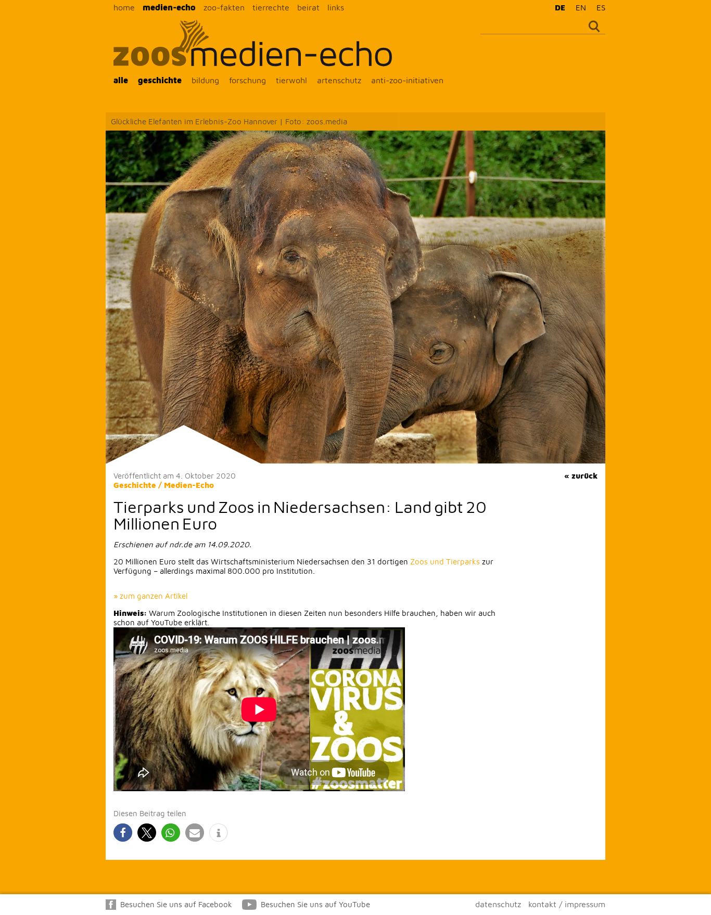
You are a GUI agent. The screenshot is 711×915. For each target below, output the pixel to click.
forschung (247, 80)
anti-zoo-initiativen (407, 80)
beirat (308, 7)
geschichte (160, 80)
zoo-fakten (224, 7)
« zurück (581, 475)
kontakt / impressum (566, 904)
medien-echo (169, 7)
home (124, 7)
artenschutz (339, 80)
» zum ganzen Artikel (150, 595)
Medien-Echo (189, 485)
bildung (205, 80)
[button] (122, 832)
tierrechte (270, 7)
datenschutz (498, 904)
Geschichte (134, 485)
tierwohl (291, 80)
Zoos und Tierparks (445, 561)
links (335, 7)
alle (120, 80)
